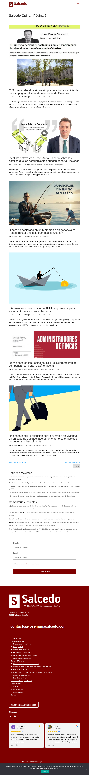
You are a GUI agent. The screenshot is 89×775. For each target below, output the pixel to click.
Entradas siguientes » (72, 462)
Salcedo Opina (48, 97)
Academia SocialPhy (16, 512)
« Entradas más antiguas (17, 462)
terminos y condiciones (31, 564)
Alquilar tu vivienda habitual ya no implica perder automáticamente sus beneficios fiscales (39, 483)
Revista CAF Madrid (41, 369)
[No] (86, 769)
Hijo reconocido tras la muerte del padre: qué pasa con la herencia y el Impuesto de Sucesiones (42, 496)
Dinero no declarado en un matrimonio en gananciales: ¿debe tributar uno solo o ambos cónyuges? (42, 231)
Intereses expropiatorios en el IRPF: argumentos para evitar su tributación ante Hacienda (42, 310)
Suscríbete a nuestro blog (23, 705)
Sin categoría (58, 164)
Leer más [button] (14, 745)
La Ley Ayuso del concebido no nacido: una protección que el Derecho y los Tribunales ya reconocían (44, 492)
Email (15, 553)
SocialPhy (12, 519)
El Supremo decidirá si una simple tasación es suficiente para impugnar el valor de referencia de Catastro (43, 92)
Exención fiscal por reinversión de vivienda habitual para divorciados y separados (46, 519)
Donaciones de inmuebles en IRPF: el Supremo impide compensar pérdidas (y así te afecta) (43, 364)
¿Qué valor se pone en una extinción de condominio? (27, 506)
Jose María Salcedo (16, 529)
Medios (39, 97)
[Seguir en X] (10, 716)
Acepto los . (27, 564)
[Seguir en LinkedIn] (15, 716)
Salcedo (14, 97)
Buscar (76, 466)
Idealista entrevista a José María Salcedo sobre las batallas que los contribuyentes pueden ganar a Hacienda (44, 159)
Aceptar (45, 772)
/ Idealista (32, 97)
